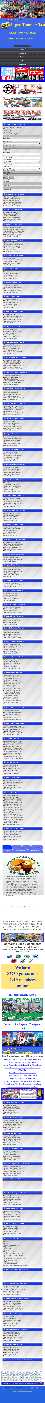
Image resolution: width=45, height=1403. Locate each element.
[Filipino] (26, 1373)
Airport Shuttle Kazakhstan (12, 677)
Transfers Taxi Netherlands (12, 375)
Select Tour (6, 151)
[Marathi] (24, 1377)
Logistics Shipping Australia (12, 1204)
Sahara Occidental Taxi (11, 745)
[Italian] (33, 1375)
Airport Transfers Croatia (11, 557)
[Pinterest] (28, 1183)
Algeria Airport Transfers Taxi (13, 746)
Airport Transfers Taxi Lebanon (13, 831)
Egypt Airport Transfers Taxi (12, 751)
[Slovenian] (32, 1379)
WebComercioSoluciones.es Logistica (15, 1258)
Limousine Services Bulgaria (13, 443)
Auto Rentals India (9, 1354)
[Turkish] (17, 1380)
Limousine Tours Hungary (12, 505)
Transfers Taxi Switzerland (12, 360)
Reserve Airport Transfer (11, 1245)
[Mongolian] (27, 1377)
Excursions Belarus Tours (12, 675)
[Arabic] (12, 1372)
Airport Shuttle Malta (10, 595)
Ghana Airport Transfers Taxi (13, 755)
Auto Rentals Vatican (10, 624)
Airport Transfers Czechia (12, 513)
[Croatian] (8, 1373)
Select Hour (6, 138)
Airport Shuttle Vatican (11, 622)
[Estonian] (23, 1373)
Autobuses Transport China (12, 1320)
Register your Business (11, 1252)
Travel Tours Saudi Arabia (12, 729)
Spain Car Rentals (9, 489)
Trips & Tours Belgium (11, 335)
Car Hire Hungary (9, 506)
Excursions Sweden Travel (12, 289)
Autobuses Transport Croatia (13, 559)
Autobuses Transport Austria (13, 634)
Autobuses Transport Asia (12, 1109)
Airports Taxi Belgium (10, 330)
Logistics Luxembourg (11, 392)
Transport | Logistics (29, 1389)
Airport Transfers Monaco (12, 607)
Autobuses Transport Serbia (12, 318)
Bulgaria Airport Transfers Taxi (13, 801)
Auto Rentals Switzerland (12, 367)
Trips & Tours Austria (10, 636)
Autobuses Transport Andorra (13, 585)
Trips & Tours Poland (10, 304)
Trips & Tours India (10, 1356)
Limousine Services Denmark (13, 352)
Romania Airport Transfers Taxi (13, 406)
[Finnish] (28, 1373)
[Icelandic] (24, 1375)
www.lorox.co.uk (34, 1387)
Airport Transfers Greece (11, 797)
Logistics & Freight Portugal (12, 668)
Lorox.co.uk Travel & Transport (13, 1255)
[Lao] (6, 1377)
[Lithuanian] (11, 1377)
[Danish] (14, 1373)
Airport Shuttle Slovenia (11, 692)
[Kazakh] (38, 1375)
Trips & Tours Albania (10, 532)
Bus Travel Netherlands (11, 379)
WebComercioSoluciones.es (10, 1388)
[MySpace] (32, 1186)
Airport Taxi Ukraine (10, 421)
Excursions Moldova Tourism (13, 472)
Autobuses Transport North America (14, 1289)
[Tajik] (9, 1380)
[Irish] (30, 1375)
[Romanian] (11, 1379)
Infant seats (6, 163)
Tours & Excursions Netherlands (14, 380)
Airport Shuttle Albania (11, 530)
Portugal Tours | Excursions (12, 663)
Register (22, 57)
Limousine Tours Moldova (12, 474)
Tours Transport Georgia (11, 699)
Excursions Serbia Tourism (12, 319)
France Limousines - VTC (12, 649)
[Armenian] (15, 1372)
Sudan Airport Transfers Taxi (13, 753)
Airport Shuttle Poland (11, 302)
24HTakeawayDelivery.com (24, 1388)
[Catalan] (30, 1372)
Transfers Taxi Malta (10, 593)
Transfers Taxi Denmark (11, 345)
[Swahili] (3, 1380)
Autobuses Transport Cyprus (13, 571)
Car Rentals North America (11, 1294)
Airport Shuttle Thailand (11, 714)
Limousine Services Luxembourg (14, 398)
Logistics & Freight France (12, 653)
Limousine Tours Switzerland (13, 369)
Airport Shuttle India (10, 1351)
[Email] (16, 1186)
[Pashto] (37, 1377)
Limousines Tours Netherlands (13, 382)
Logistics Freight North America (12, 1288)
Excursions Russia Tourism (12, 217)
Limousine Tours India (11, 1352)
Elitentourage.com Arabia (11, 1257)
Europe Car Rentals (10, 250)
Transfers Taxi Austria (11, 631)
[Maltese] (17, 1377)
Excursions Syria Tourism (12, 773)
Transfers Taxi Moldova (11, 467)
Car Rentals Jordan (10, 789)
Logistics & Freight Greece (12, 454)
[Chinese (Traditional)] (4, 1373)
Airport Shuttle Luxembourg (12, 394)
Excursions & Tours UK (11, 1170)
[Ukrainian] (20, 1380)
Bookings (22, 53)
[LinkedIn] (32, 1183)
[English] (3, 1372)
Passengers (6, 181)
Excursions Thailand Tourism (13, 719)
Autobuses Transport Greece (13, 455)
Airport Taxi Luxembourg (11, 391)
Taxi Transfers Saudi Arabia (12, 726)
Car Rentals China (9, 1325)
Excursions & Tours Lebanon (13, 836)
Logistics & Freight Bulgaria (12, 438)
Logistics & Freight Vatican (12, 621)
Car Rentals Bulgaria (10, 445)
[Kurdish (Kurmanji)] (3, 1377)
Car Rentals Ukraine (10, 430)
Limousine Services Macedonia (13, 549)
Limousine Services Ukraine (12, 428)
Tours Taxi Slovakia (10, 685)
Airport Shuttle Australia (11, 1197)
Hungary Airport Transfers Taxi (13, 817)
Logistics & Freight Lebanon (12, 833)
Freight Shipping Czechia (11, 515)
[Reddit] (9, 1186)
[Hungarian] (21, 1375)
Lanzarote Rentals (19, 1389)
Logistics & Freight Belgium (12, 331)
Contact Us (22, 64)
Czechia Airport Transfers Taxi (13, 819)
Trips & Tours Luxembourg (12, 396)
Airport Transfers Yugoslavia (12, 227)
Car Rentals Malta (9, 600)
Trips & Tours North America (11, 1291)
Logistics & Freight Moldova (12, 469)
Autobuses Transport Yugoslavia (14, 231)
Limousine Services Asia (11, 1112)
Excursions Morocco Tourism (13, 202)
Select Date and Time (9, 170)
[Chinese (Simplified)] (39, 1372)
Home (22, 49)
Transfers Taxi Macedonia (12, 542)
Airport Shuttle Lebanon (11, 834)
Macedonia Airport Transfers (12, 824)
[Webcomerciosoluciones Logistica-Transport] (22, 106)
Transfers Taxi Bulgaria (11, 437)
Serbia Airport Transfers (11, 822)
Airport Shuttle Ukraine (11, 425)
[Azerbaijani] (18, 1372)
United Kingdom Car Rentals (12, 1173)
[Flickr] (28, 1186)
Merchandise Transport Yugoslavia (14, 229)
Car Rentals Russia (10, 221)
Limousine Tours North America (12, 1293)
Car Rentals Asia (9, 1114)
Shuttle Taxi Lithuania (10, 680)
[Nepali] (30, 1377)
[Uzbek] (26, 1380)
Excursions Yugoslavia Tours (13, 233)
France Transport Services (12, 644)
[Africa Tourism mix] (22, 941)
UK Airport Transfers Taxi (12, 796)
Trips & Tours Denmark (11, 350)
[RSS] (20, 1186)
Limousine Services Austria (12, 637)
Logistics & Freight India (11, 1349)
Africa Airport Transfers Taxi (12, 741)
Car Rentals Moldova (10, 476)
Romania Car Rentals (10, 411)
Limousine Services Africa (12, 1127)
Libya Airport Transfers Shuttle (13, 750)
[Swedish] (6, 1380)
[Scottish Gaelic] (20, 1379)
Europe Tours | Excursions (12, 246)
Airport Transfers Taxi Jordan (13, 780)
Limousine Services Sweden (12, 290)
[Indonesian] (27, 1375)
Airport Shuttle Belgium (11, 333)
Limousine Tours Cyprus (11, 574)
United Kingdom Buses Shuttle (13, 1168)
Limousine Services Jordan (12, 787)
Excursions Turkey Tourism (12, 1230)
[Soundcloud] (20, 1183)
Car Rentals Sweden (10, 292)
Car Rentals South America (12, 1306)
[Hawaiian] (12, 1375)
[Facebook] (5, 1183)
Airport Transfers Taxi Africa (12, 1120)
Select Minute (7, 141)
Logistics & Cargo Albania (12, 528)
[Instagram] (24, 1183)
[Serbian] (23, 1379)
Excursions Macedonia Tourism (13, 547)
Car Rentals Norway (10, 265)
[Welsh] (32, 1380)
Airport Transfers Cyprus (11, 568)
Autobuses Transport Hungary (13, 501)
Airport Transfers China (11, 1316)
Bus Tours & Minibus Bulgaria (13, 440)
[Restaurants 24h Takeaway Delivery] (22, 93)
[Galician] (33, 1373)
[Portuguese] (5, 1379)
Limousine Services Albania (12, 534)
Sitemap (6, 1250)
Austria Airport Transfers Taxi (13, 807)
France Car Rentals (10, 651)
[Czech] (11, 1373)
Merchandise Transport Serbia (13, 316)
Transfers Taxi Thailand (11, 711)
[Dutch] (17, 1373)
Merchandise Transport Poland (13, 301)
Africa (7, 847)
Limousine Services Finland (12, 277)
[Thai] (15, 1380)
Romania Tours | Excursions (12, 409)
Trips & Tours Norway (10, 261)
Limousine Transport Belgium (13, 336)
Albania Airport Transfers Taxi (13, 821)
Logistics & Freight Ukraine (12, 423)
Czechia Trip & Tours (10, 520)
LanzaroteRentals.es (10, 1260)
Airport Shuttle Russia (11, 215)
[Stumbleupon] (13, 1186)
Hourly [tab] (6, 129)
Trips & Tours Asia (9, 1110)
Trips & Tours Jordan (10, 785)
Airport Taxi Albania (10, 527)
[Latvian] (8, 1377)
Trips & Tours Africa (10, 1126)
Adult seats (6, 152)
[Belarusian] (24, 1372)
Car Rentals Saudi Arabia (11, 734)
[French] (31, 1373)
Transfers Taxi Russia (11, 212)
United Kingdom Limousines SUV (14, 1171)
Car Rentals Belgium (10, 338)
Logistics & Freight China (12, 1318)
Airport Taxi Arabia (9, 1136)
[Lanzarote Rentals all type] (22, 119)
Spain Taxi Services (10, 483)
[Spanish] (38, 1379)
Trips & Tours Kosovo (10, 695)
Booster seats (7, 159)
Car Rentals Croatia (10, 561)
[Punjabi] (8, 1379)
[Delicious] (36, 1183)
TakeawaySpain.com (10, 1263)
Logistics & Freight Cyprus (12, 569)
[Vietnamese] (29, 1380)
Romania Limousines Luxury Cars (14, 413)
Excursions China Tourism (12, 1322)
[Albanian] (9, 1372)
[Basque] (21, 1372)
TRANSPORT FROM (9, 145)
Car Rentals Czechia (10, 518)
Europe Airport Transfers (11, 243)
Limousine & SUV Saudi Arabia (13, 733)
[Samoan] (17, 1379)
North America (20, 850)
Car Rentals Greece (10, 460)
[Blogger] (5, 1186)
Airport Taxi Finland (10, 272)
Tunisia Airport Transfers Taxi (13, 748)
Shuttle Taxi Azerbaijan (11, 697)
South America (35, 850)
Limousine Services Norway (12, 263)
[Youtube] (16, 1183)
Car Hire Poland (9, 307)
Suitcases (6, 156)
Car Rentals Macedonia (11, 551)
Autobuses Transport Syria (12, 768)
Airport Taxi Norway (10, 258)
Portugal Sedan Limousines (12, 665)
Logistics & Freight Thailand (12, 712)
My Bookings (8, 1247)
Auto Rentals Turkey (10, 1235)
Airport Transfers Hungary (12, 498)
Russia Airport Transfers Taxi (13, 799)
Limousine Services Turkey (12, 1233)
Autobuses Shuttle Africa (12, 1124)
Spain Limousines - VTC (11, 488)
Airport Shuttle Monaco (11, 610)
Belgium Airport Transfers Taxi (13, 816)
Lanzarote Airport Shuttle (11, 702)
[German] (39, 1373)
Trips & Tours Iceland (10, 678)
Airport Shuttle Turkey (11, 1231)
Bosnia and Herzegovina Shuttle (14, 682)
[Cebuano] (34, 1372)
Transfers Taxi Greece (11, 452)
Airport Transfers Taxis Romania (24, 1391)
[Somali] (35, 1379)
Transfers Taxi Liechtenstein (12, 700)
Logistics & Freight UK (11, 1175)
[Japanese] (35, 1375)
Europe (8, 850)
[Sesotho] (26, 1379)
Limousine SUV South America (13, 1308)
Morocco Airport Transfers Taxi (13, 743)
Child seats (6, 166)
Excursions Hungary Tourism (13, 503)
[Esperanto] (20, 1373)
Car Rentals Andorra (10, 586)
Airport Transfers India (11, 1347)
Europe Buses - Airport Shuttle (13, 244)
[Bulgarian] (27, 1372)
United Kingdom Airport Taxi (12, 1166)
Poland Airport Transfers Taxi (13, 812)
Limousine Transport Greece (12, 459)
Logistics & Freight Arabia (12, 1137)
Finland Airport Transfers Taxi (13, 809)
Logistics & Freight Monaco (12, 609)
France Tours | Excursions (12, 648)
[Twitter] (9, 1183)
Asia (27, 847)
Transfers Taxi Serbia (10, 314)
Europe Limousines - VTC (12, 248)
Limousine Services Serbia (12, 321)
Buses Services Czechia (11, 517)
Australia (37, 847)
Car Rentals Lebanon (10, 840)
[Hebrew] (16, 1375)
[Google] (13, 1183)
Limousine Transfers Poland (12, 306)
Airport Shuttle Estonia (11, 687)
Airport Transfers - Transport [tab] (12, 127)
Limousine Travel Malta (11, 598)
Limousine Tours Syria (11, 770)
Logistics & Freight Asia (11, 1107)
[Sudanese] (41, 1379)
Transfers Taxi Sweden (11, 285)
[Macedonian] (14, 1377)
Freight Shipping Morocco (12, 198)
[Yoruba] (35, 1380)
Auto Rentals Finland (10, 278)
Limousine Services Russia (12, 219)
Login (22, 60)
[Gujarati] (5, 1375)
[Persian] (40, 1377)
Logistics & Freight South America (14, 1310)
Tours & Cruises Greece (11, 457)
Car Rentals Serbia (10, 323)
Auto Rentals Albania (10, 535)
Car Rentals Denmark (10, 353)
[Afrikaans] (6, 1372)
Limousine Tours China (11, 1323)
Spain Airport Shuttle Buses (12, 486)
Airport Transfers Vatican (11, 619)
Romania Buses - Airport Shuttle (14, 408)
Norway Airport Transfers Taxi (13, 804)
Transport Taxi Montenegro (12, 693)
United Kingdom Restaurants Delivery (15, 1265)
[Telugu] (12, 1380)
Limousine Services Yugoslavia (13, 234)
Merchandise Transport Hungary (14, 500)
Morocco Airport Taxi (10, 197)
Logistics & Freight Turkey (12, 1228)
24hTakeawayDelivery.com (12, 1262)
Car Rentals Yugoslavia (11, 236)
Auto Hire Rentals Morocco (12, 205)
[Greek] (2, 1375)
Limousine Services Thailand (13, 716)
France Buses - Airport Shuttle (13, 646)
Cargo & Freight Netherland (12, 377)
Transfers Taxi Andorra (11, 583)
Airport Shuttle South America (13, 1301)
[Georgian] (36, 1373)
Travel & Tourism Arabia (11, 1141)
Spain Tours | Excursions (11, 484)
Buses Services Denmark (12, 348)
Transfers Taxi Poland (11, 299)
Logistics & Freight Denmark (13, 347)
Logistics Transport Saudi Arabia (14, 728)
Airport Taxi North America (12, 1286)
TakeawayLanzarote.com (8, 1389)
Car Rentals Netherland (11, 384)
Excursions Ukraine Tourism (12, 426)
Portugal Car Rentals (10, 666)
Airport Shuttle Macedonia (12, 546)
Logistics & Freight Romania (12, 415)
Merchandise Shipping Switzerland (14, 362)
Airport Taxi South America (12, 1303)
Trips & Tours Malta (10, 597)
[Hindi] (18, 1375)
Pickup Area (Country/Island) (11, 134)
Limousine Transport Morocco (13, 204)
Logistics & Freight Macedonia (13, 544)
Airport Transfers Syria (11, 765)
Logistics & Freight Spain (12, 491)
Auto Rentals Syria (10, 772)
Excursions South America (12, 1305)
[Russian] (14, 1379)
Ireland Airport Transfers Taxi (13, 811)
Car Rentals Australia (10, 1201)
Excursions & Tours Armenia (13, 689)
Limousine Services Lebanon (13, 838)
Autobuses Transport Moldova (13, 471)
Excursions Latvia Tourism (12, 683)
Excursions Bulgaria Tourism (13, 442)
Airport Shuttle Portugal (11, 661)
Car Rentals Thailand (10, 717)
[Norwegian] (33, 1377)
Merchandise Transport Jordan (13, 782)
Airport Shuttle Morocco (11, 200)
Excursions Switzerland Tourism (14, 365)
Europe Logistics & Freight (12, 251)
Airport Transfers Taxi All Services (14, 704)
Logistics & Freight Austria (12, 632)
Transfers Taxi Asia (10, 1105)
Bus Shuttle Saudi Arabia (11, 731)
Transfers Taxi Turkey (11, 1226)
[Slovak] (29, 1379)
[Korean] (41, 1375)
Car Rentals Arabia (10, 1144)
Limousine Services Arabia (12, 1143)
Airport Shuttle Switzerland (12, 363)
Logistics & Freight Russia (12, 214)
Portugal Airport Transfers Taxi (13, 660)
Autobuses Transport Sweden (13, 287)
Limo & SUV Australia (10, 1202)
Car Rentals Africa (9, 1129)
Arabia (18, 847)
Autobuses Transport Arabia (12, 1139)
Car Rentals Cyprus (10, 576)
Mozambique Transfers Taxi (12, 756)
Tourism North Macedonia (12, 690)
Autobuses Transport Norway (13, 260)
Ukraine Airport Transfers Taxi (13, 802)
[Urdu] (23, 1380)
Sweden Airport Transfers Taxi (13, 806)
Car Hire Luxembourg (10, 399)
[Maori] (20, 1377)
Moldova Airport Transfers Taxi (13, 814)
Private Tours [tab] (8, 132)
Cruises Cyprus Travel (11, 573)
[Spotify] (24, 1186)
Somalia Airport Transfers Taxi (13, 758)
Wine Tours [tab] (7, 130)
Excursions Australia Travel (12, 1199)
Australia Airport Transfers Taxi (13, 1196)
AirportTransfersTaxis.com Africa (14, 1253)
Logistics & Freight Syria (11, 767)
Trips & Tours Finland (10, 275)
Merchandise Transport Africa (13, 1122)
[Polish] (2, 1379)
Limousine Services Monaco (12, 612)
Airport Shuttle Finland (11, 273)
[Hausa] (8, 1375)
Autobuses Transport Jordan (12, 784)
